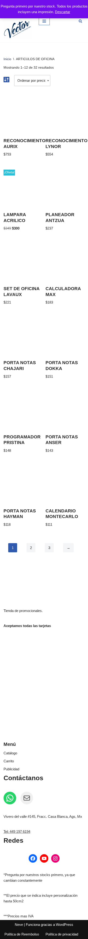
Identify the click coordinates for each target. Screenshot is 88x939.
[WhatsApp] (10, 798)
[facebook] (33, 858)
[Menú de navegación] (44, 21)
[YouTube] (44, 858)
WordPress (64, 925)
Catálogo (10, 753)
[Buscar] (80, 21)
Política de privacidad (62, 934)
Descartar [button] (62, 12)
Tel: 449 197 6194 (17, 832)
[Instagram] (55, 858)
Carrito (9, 761)
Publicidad (11, 769)
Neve (19, 925)
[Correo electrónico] (26, 798)
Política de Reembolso (21, 934)
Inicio (7, 59)
